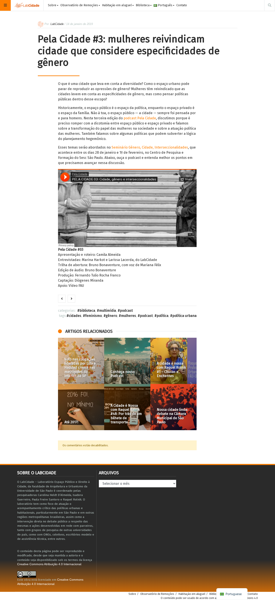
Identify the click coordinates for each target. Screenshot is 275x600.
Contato (181, 5)
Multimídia (107, 310)
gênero (111, 316)
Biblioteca (143, 5)
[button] (63, 384)
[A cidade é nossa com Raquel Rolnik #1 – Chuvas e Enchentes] (173, 361)
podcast (146, 316)
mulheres (128, 316)
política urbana (184, 316)
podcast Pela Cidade (140, 118)
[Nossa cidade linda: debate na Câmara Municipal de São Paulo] (173, 407)
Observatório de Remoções (79, 5)
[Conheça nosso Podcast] (127, 361)
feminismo (93, 316)
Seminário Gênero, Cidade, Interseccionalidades (150, 147)
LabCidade (57, 24)
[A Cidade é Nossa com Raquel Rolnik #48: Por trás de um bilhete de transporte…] (127, 407)
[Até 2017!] (81, 407)
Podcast (126, 310)
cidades (75, 316)
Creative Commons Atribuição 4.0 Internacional (49, 564)
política (162, 316)
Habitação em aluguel (117, 5)
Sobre (52, 5)
